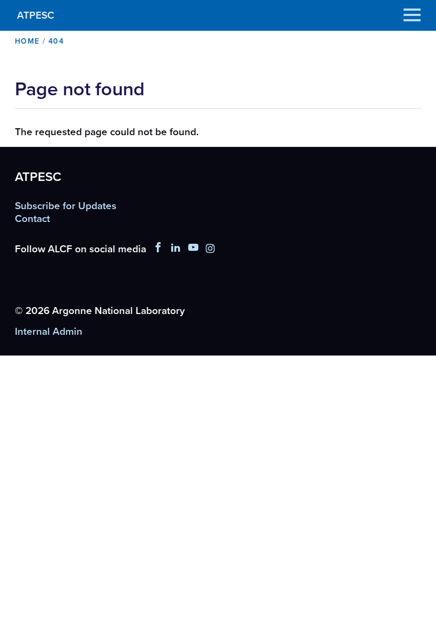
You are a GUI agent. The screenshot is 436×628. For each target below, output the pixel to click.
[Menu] (412, 15)
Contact (32, 219)
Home (27, 41)
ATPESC (35, 15)
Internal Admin (48, 332)
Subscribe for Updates (65, 206)
